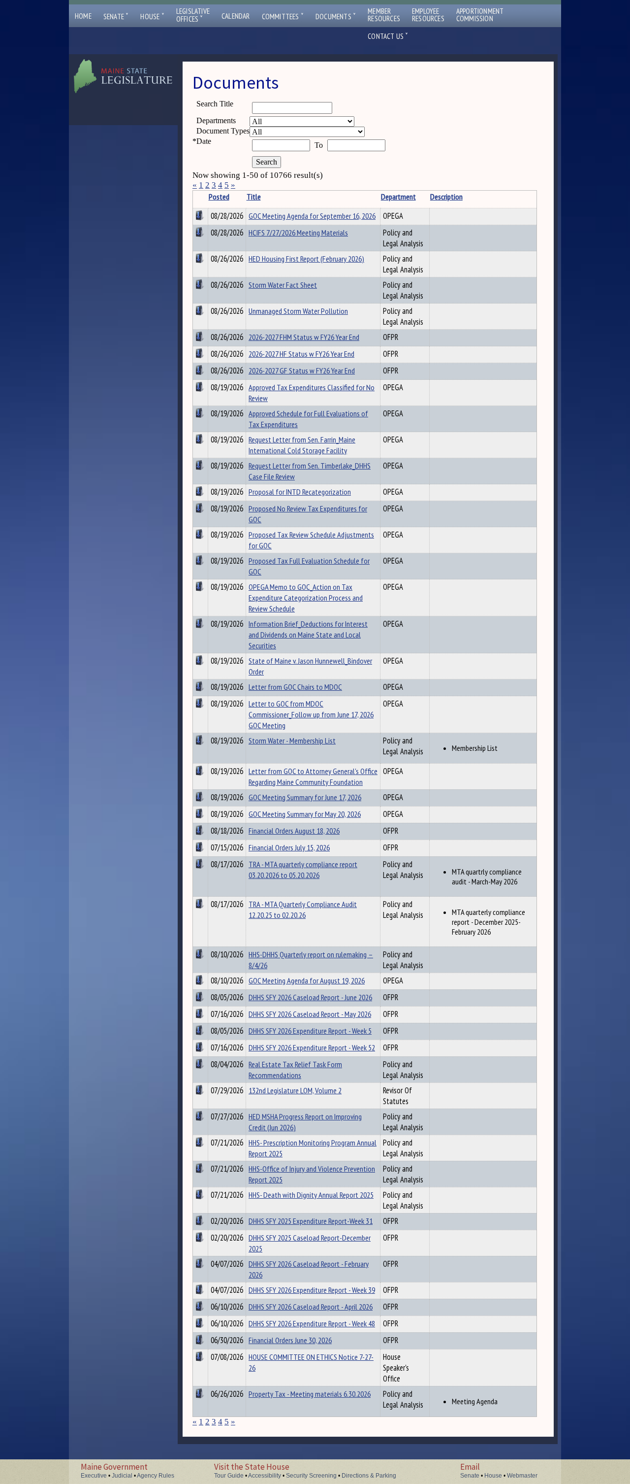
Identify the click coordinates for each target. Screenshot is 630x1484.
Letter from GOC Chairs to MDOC (295, 686)
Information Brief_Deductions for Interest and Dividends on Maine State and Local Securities (308, 634)
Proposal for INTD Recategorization (300, 491)
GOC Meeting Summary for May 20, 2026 (305, 814)
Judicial (122, 1475)
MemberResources (384, 14)
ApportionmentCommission (480, 14)
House (152, 16)
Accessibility (264, 1475)
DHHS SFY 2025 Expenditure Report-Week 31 (311, 1220)
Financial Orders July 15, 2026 (289, 847)
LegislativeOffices (193, 15)
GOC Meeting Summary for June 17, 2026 (305, 797)
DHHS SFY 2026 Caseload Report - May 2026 (310, 1014)
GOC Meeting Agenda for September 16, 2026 (312, 215)
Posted (219, 196)
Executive (94, 1475)
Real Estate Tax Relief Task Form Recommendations (295, 1069)
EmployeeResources (428, 14)
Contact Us (388, 36)
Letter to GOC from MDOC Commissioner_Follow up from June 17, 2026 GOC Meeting (311, 714)
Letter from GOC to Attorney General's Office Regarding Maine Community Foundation (313, 776)
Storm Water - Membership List (292, 740)
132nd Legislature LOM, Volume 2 (295, 1090)
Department (398, 196)
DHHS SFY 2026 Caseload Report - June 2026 (310, 997)
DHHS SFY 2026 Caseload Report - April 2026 (311, 1306)
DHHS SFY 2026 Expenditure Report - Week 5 (310, 1030)
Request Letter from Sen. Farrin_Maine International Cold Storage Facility (302, 445)
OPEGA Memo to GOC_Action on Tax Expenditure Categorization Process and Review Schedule (306, 597)
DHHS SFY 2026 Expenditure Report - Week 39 (312, 1289)
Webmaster (522, 1475)
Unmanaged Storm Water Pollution (298, 310)
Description (446, 196)
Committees (283, 16)
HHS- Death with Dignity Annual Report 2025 (311, 1194)
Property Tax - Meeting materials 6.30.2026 (310, 1393)
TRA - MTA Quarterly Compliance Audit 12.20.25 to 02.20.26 (303, 909)
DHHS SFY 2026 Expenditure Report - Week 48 (312, 1323)
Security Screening (311, 1475)
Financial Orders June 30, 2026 (290, 1340)
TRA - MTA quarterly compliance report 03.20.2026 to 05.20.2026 (303, 869)
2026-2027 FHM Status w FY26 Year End (304, 337)
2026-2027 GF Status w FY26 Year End (302, 370)
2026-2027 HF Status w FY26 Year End (301, 353)
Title (254, 196)
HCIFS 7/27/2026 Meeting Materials (298, 232)
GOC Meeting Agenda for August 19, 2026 (307, 980)
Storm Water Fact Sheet (283, 284)
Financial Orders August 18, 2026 (294, 830)
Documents (335, 16)
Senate (116, 16)
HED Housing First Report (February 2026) (306, 258)
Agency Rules (155, 1475)
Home (83, 16)
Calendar (235, 16)
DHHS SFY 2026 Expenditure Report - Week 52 (312, 1047)
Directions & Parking (369, 1475)
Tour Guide (229, 1475)
